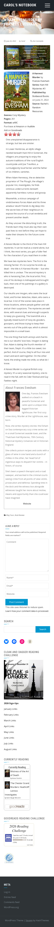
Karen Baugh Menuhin (14, 798)
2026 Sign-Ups (11, 703)
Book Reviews (20, 515)
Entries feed (10, 897)
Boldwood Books (40, 96)
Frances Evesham (40, 81)
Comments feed (11, 902)
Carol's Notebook (20, 5)
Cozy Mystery (19, 115)
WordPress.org (11, 907)
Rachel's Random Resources (40, 107)
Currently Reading (17, 767)
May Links (9, 732)
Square (29, 920)
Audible (31, 126)
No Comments (38, 41)
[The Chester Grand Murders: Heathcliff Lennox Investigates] (7, 784)
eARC (15, 122)
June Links (9, 737)
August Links (10, 749)
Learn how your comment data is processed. (27, 611)
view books (30, 845)
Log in (7, 892)
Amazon (20, 126)
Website (27, 503)
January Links (10, 709)
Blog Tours (10, 515)
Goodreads (16, 130)
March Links (10, 720)
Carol (23, 41)
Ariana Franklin (17, 778)
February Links (11, 714)
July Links (8, 743)
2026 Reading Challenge (19, 828)
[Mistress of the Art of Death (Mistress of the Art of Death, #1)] (7, 773)
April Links (9, 726)
